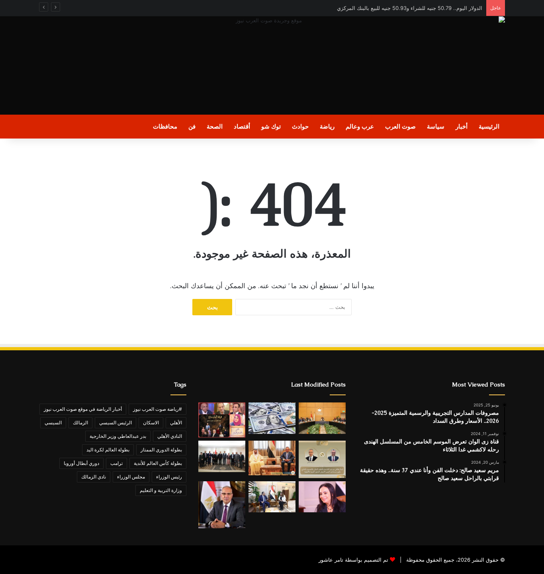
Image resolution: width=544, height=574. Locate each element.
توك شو (271, 126)
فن (192, 126)
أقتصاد (242, 126)
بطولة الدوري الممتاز (161, 450)
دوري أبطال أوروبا (81, 463)
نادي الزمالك (93, 477)
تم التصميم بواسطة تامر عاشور (353, 559)
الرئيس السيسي (115, 423)
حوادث (300, 126)
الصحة (215, 126)
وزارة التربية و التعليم (161, 490)
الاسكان (151, 423)
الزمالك (80, 423)
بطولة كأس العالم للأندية (158, 463)
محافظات (165, 126)
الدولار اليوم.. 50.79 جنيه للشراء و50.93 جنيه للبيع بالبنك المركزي (409, 8)
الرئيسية (489, 126)
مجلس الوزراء (131, 477)
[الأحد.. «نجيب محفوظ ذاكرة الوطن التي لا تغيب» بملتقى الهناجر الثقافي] (221, 419)
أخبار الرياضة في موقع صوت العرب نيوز (83, 409)
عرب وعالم (360, 126)
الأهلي (176, 423)
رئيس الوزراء (169, 477)
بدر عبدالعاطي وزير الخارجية (118, 436)
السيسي (53, 423)
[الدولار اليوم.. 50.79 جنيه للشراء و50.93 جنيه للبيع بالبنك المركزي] (272, 418)
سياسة (435, 126)
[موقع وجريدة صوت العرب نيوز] (272, 65)
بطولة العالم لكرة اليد (107, 450)
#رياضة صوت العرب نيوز (157, 409)
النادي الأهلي (169, 436)
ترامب (116, 463)
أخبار (462, 126)
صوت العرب (400, 126)
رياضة (327, 126)
